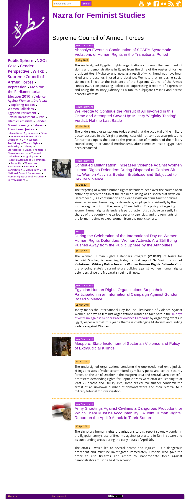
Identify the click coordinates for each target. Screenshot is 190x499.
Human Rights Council (20, 176)
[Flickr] (163, 3)
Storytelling (14, 149)
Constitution (15, 169)
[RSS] (171, 3)
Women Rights (31, 143)
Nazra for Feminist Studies (98, 15)
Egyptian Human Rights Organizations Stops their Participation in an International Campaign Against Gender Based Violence (126, 294)
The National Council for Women (27, 171)
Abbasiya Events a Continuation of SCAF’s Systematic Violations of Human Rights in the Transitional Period (123, 52)
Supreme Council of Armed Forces (26, 79)
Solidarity (13, 146)
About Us (12, 496)
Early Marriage (17, 180)
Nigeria (39, 149)
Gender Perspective (21, 68)
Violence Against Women (26, 98)
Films (44, 133)
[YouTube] (141, 3)
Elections (29, 166)
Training (27, 146)
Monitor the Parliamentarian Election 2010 (26, 92)
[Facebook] (156, 3)
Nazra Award (59, 496)
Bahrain (38, 125)
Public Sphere (20, 60)
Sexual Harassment (21, 117)
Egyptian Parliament (22, 113)
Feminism (39, 159)
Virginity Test (30, 156)
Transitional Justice (21, 129)
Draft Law (40, 101)
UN (23, 139)
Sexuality (16, 163)
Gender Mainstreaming (27, 123)
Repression (17, 87)
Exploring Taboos (23, 105)
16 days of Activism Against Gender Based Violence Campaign (128, 316)
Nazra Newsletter (18, 153)
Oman (28, 149)
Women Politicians (21, 109)
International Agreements (22, 133)
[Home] (28, 52)
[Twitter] (149, 3)
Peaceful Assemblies (19, 159)
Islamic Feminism (20, 121)
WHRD (39, 71)
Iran (41, 117)
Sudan (40, 176)
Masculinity (32, 169)
